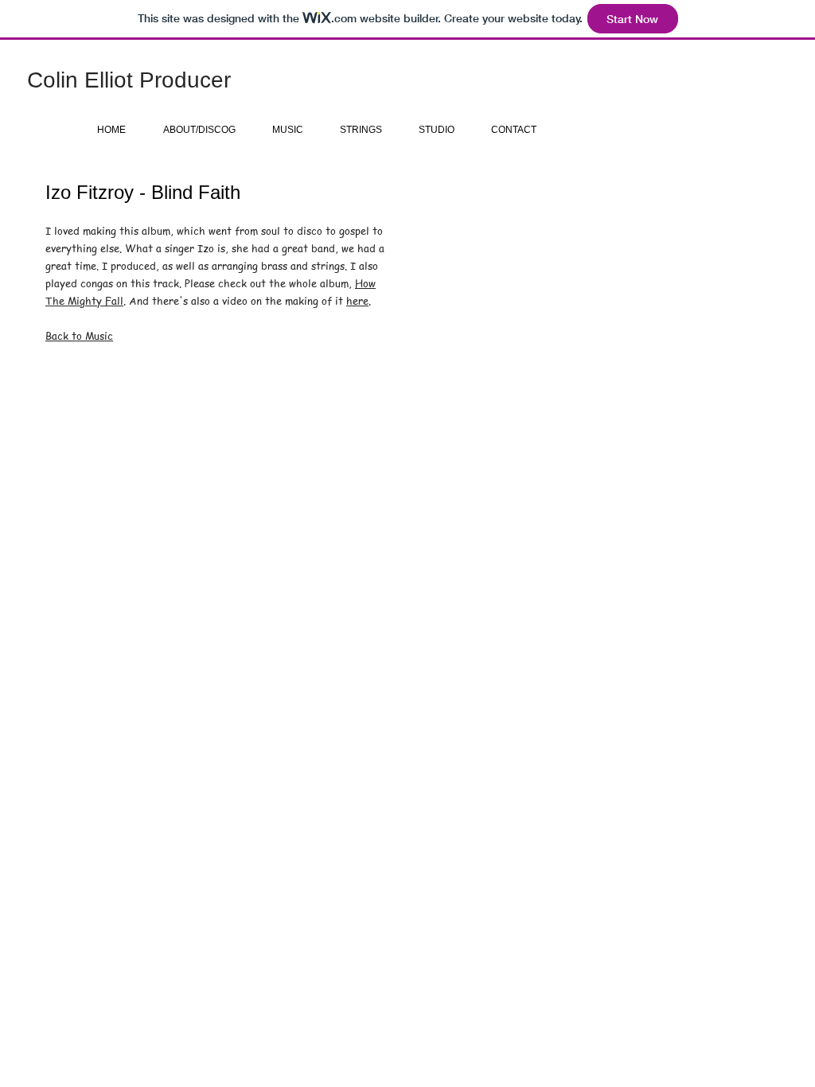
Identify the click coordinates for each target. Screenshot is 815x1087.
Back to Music (79, 335)
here (357, 300)
